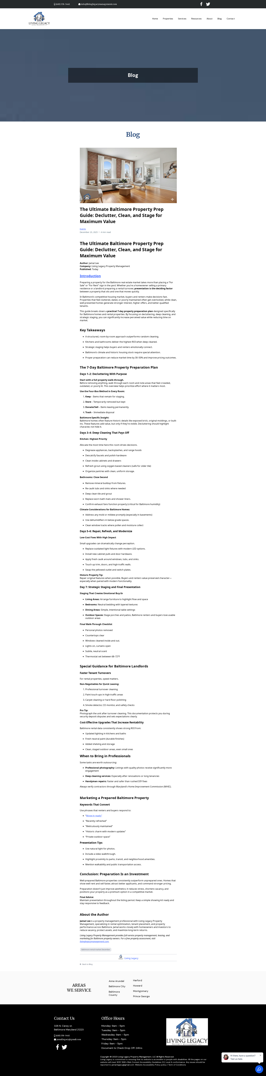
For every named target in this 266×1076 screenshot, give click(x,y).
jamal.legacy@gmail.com (69, 1039)
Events (83, 229)
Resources (196, 18)
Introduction (90, 276)
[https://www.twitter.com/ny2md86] (64, 1047)
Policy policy (161, 1065)
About (210, 18)
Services (182, 18)
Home (155, 18)
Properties (168, 18)
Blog (220, 18)
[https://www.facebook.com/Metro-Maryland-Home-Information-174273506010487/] (57, 1047)
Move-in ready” (94, 815)
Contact (231, 18)
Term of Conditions (177, 1065)
